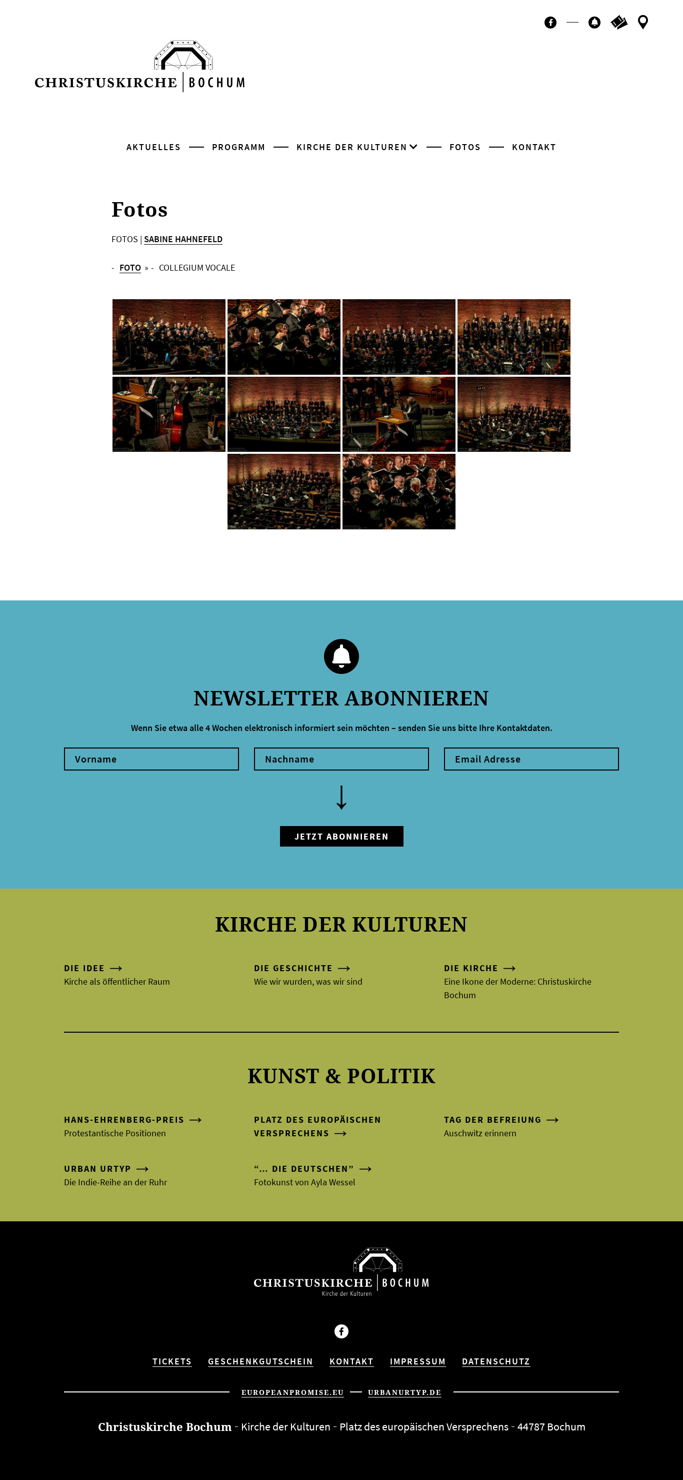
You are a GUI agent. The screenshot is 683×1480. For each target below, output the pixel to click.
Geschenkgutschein (261, 1361)
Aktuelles (153, 147)
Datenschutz (496, 1361)
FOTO (130, 267)
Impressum (418, 1361)
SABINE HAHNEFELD (183, 239)
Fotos (465, 147)
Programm (239, 147)
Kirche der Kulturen (352, 147)
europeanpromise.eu (293, 1392)
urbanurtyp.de (405, 1392)
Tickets (172, 1361)
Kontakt (534, 147)
